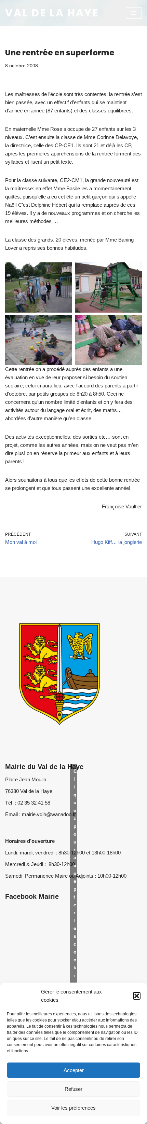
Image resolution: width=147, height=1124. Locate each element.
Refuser (73, 1089)
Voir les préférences (73, 1108)
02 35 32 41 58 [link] (33, 803)
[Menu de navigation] (134, 13)
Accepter (74, 1070)
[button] (136, 995)
